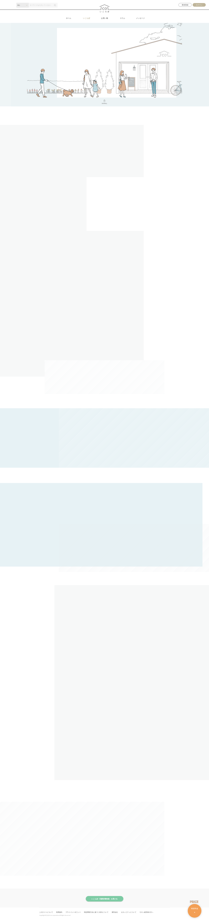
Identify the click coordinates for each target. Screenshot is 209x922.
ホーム (68, 18)
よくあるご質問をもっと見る (103, 763)
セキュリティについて (128, 912)
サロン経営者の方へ (146, 912)
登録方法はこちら (56, 455)
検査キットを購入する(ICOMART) (104, 538)
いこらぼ (86, 18)
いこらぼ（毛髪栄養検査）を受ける (58, 461)
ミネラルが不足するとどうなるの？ (111, 225)
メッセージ (140, 18)
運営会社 (115, 912)
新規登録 (185, 5)
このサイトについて (46, 912)
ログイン (199, 5)
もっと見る (150, 864)
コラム (122, 18)
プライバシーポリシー (73, 912)
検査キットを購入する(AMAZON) (104, 550)
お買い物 (104, 18)
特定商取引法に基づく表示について (96, 912)
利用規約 (59, 912)
